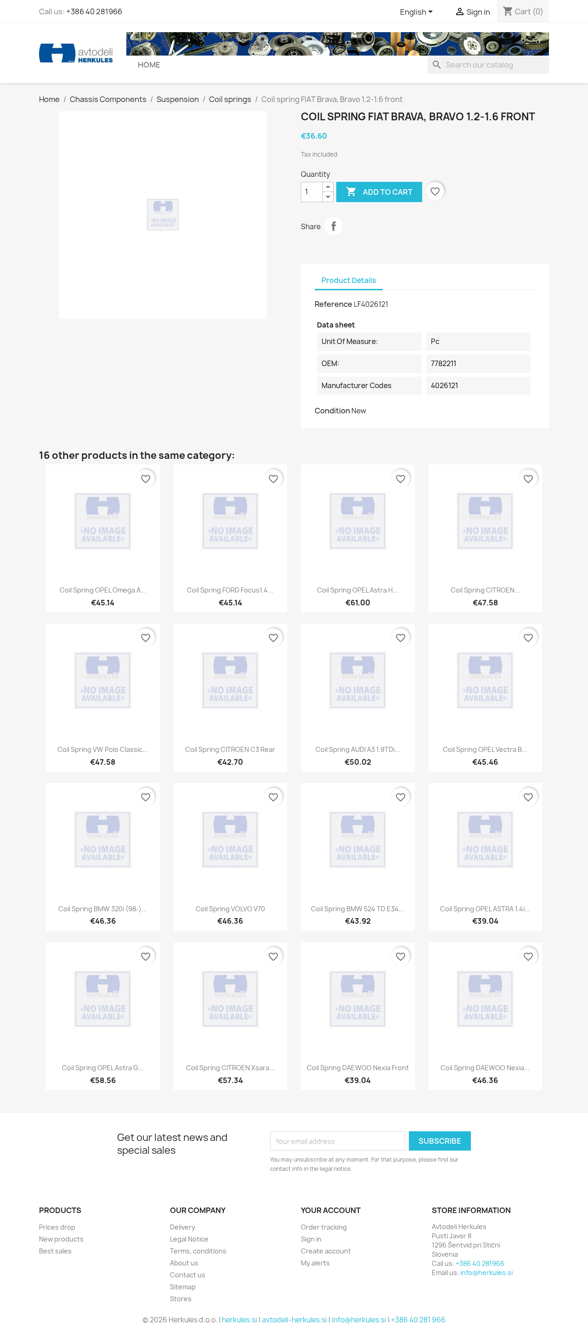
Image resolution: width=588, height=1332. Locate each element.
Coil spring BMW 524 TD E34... (357, 908)
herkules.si (239, 1320)
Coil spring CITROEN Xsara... (230, 1067)
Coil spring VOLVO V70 (230, 908)
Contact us (187, 1274)
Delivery (182, 1227)
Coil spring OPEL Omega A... (103, 590)
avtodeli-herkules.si (294, 1320)
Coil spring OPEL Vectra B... (485, 749)
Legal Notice (189, 1239)
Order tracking (324, 1227)
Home (149, 65)
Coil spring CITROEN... (485, 590)
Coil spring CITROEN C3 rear (230, 749)
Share (333, 226)
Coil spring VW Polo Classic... (102, 749)
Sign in (311, 1239)
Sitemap (183, 1286)
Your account (331, 1210)
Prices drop (57, 1227)
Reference (333, 304)
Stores (181, 1298)
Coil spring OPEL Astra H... (357, 590)
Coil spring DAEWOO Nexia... (485, 1067)
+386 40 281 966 (418, 1320)
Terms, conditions (198, 1251)
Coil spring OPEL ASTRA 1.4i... (485, 908)
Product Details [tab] (349, 280)
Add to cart (379, 191)
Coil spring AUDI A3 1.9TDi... (358, 749)
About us (184, 1263)
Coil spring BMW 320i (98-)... (102, 908)
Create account (326, 1251)
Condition (332, 410)
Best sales (55, 1251)
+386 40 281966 (94, 11)
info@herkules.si (486, 1272)
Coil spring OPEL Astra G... (102, 1067)
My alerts (315, 1263)
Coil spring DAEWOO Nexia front (358, 1067)
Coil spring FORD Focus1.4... (230, 590)
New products (61, 1239)
